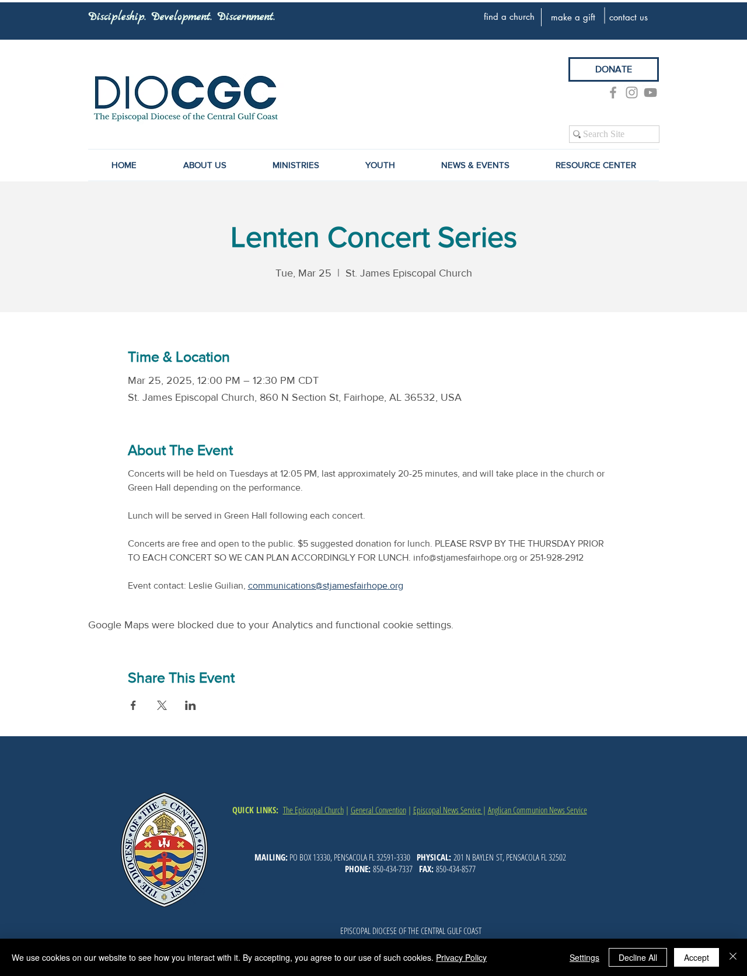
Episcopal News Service (448, 810)
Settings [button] (584, 957)
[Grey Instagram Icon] (632, 92)
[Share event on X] (161, 705)
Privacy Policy (461, 957)
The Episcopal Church (313, 810)
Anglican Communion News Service (537, 810)
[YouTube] (650, 92)
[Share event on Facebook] (133, 705)
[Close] (733, 957)
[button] (475, 165)
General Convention (378, 810)
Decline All (638, 957)
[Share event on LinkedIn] (190, 705)
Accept (696, 957)
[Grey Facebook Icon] (613, 92)
